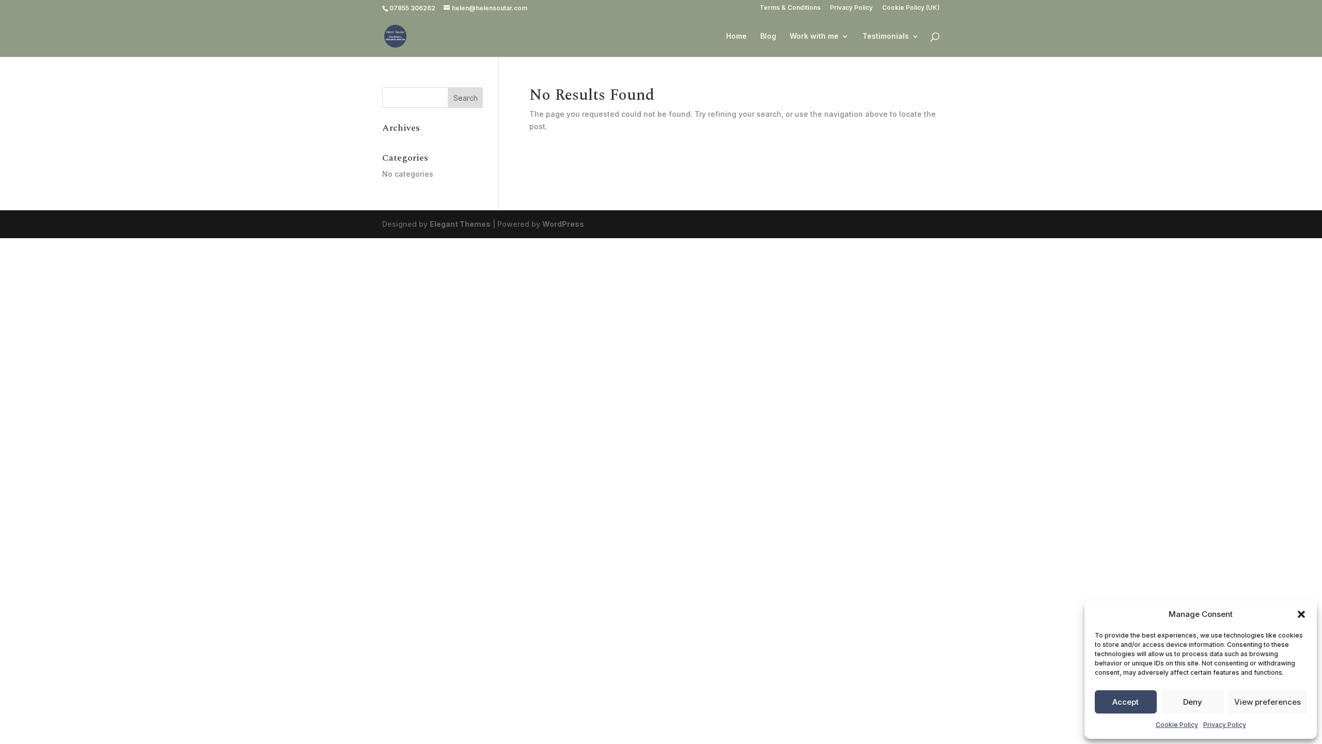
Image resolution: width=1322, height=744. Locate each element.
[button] (1301, 614)
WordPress (563, 224)
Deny (1192, 702)
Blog (768, 36)
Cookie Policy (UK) (911, 8)
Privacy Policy (1224, 725)
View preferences (1267, 702)
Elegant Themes (460, 224)
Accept (1125, 702)
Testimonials (885, 36)
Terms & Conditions (790, 8)
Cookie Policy (1177, 725)
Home (736, 36)
